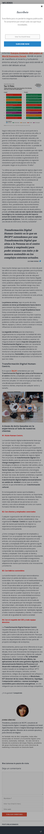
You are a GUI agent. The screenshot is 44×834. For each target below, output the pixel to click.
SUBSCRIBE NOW (22, 43)
